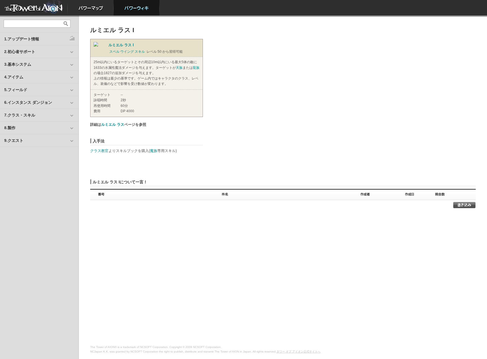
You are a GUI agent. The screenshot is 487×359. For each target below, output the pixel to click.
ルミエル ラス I (121, 45)
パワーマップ (91, 8)
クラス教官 (99, 151)
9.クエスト (13, 140)
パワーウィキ (137, 8)
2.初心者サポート (19, 51)
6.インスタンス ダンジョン (28, 102)
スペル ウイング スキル (127, 52)
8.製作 (10, 127)
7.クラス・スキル (19, 115)
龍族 (196, 68)
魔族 (153, 151)
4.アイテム (13, 77)
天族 (179, 68)
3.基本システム (17, 64)
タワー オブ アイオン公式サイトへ (298, 351)
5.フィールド (15, 89)
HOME (34, 8)
